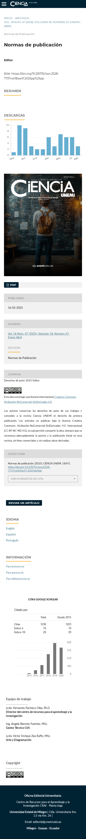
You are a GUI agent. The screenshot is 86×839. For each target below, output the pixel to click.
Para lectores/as (15, 566)
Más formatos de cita (27, 478)
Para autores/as (15, 573)
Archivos (22, 18)
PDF (12, 284)
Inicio (8, 18)
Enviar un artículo (24, 502)
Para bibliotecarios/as (18, 579)
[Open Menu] (4, 4)
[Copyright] (15, 776)
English (10, 528)
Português (12, 540)
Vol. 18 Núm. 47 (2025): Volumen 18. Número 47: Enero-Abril (42, 24)
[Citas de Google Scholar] (43, 680)
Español (11, 534)
